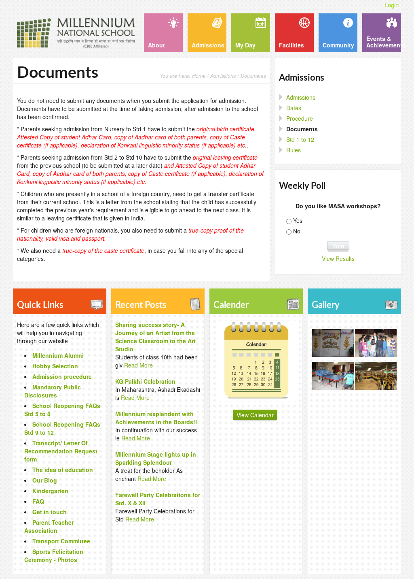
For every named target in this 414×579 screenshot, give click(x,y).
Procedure (299, 118)
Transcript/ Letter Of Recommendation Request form (60, 451)
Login (391, 4)
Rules (293, 150)
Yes (297, 220)
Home (198, 75)
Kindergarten (50, 491)
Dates (293, 108)
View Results (338, 258)
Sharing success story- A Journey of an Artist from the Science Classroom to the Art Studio (155, 336)
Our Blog (44, 480)
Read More (138, 365)
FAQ (38, 501)
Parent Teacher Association (49, 526)
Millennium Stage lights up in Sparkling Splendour (155, 458)
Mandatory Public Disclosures (52, 391)
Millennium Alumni (58, 355)
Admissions (223, 75)
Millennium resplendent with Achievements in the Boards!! (156, 418)
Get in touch (49, 512)
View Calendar (255, 415)
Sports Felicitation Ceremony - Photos (53, 555)
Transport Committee (61, 541)
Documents (302, 129)
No (296, 231)
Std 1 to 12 (300, 139)
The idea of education (62, 470)
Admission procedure (62, 376)
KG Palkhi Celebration (145, 381)
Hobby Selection (55, 366)
